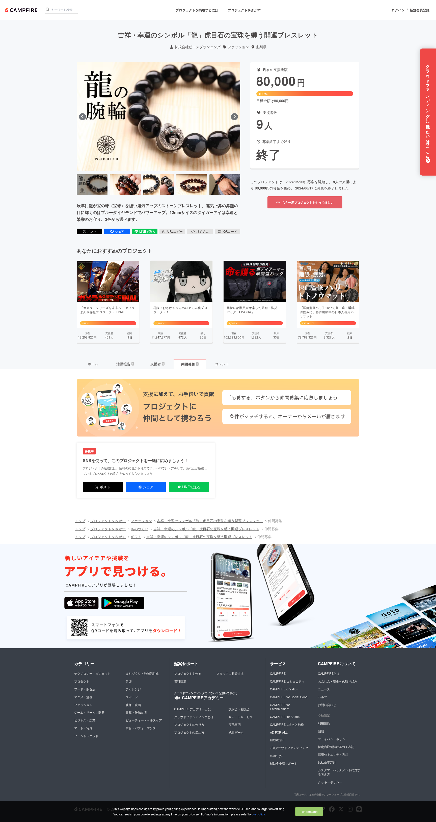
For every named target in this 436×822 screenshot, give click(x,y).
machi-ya (276, 755)
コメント (222, 363)
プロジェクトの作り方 (189, 724)
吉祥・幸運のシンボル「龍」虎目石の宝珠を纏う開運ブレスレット (210, 520)
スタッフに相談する (230, 673)
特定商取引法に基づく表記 (336, 746)
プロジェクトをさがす (244, 10)
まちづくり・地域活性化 (142, 673)
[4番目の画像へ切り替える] (191, 184)
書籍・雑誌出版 (136, 712)
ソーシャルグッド (86, 736)
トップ (80, 520)
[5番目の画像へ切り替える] (224, 184)
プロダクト (81, 681)
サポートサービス (241, 717)
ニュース (324, 689)
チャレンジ (133, 689)
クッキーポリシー (330, 782)
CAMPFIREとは (329, 673)
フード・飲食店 (84, 689)
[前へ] (82, 116)
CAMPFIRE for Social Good (289, 697)
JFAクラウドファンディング (289, 747)
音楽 (129, 681)
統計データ (236, 732)
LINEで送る (147, 231)
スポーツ (132, 697)
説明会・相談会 (239, 709)
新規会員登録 (419, 10)
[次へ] (234, 116)
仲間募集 (189, 364)
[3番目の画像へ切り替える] (158, 184)
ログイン (398, 10)
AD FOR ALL (279, 732)
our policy (258, 814)
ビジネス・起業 (84, 720)
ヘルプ (322, 697)
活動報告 (124, 363)
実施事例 (235, 724)
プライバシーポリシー (333, 739)
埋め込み (203, 231)
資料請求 (180, 681)
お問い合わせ (327, 705)
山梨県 (261, 46)
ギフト (136, 536)
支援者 (157, 363)
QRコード (230, 231)
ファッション (238, 46)
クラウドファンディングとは (193, 717)
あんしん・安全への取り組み (337, 681)
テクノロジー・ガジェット (92, 673)
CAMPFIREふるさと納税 (287, 724)
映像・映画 (133, 705)
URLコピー (175, 231)
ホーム (93, 363)
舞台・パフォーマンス (141, 728)
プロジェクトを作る (187, 673)
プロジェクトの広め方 (189, 732)
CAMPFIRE (278, 673)
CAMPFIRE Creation (284, 689)
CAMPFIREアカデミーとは (192, 709)
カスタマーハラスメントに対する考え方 (339, 772)
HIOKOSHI (277, 740)
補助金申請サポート (283, 763)
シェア (119, 231)
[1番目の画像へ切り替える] (92, 184)
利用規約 (324, 723)
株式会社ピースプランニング (198, 46)
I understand (309, 811)
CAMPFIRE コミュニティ (287, 681)
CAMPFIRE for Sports (284, 716)
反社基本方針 (327, 762)
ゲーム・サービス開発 (89, 712)
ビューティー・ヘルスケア (144, 720)
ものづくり (139, 528)
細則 (321, 731)
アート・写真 (83, 728)
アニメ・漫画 (83, 697)
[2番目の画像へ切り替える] (125, 184)
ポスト (92, 231)
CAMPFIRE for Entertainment (280, 707)
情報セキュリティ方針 (333, 754)
